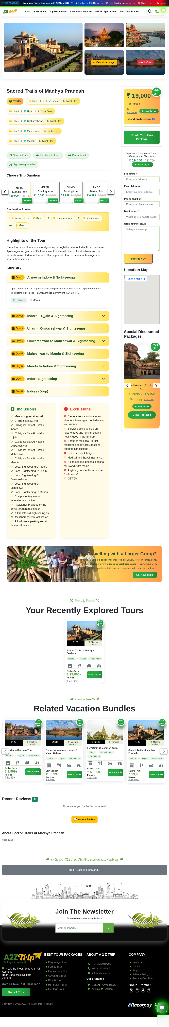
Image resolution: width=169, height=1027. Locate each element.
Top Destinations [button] (58, 11)
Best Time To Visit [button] (129, 11)
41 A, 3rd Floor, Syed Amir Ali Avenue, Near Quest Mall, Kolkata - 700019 (21, 973)
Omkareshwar (64, 218)
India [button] (27, 11)
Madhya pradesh (94, 643)
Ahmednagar (65, 752)
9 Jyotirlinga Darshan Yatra (61, 747)
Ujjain (39, 218)
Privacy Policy (140, 974)
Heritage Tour (56, 989)
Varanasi (74, 742)
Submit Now (138, 258)
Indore (18, 218)
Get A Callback (144, 574)
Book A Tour (16, 992)
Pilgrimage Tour (57, 962)
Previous (5, 191)
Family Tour (55, 966)
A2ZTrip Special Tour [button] (106, 11)
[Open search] (149, 11)
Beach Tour (55, 980)
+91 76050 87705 (101, 963)
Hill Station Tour (57, 984)
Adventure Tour (57, 975)
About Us (137, 962)
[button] (163, 10)
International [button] (40, 11)
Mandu (22, 225)
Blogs (135, 970)
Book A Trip (93, 675)
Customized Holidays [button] (81, 11)
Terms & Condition (142, 978)
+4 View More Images (104, 62)
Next (110, 191)
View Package (142, 414)
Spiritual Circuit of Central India (146, 750)
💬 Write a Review (84, 819)
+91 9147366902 (101, 968)
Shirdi (50, 752)
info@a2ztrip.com (101, 973)
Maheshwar (92, 218)
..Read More (95, 659)
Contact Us (138, 966)
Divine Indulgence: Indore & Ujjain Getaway (20, 751)
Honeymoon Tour (58, 971)
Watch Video (145, 62)
